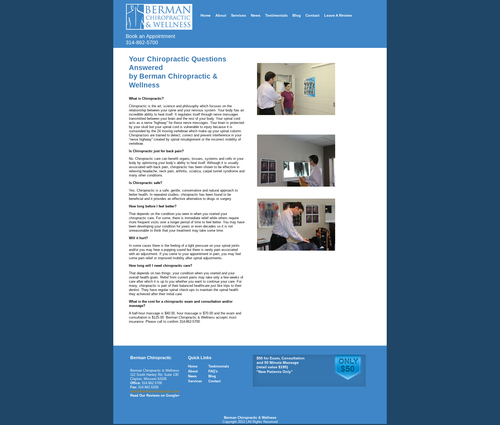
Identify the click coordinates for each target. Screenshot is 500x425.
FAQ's (213, 371)
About (220, 15)
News (255, 15)
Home (206, 15)
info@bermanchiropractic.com (154, 391)
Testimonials (276, 15)
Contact (312, 15)
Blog (296, 15)
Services (238, 15)
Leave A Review (338, 15)
